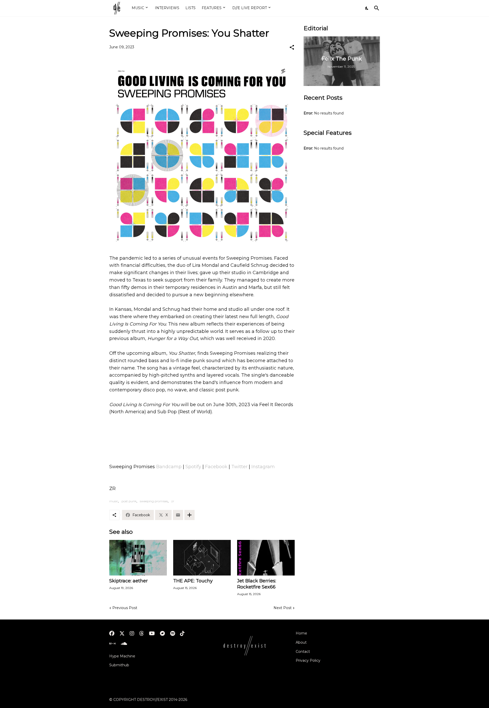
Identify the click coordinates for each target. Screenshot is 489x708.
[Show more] (189, 515)
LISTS (190, 8)
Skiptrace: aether (128, 581)
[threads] (141, 633)
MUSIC (138, 8)
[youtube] (152, 633)
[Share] (292, 47)
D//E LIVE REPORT (249, 8)
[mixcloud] (112, 643)
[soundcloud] (124, 643)
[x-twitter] (122, 633)
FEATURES (212, 8)
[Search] (375, 8)
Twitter (239, 466)
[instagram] (132, 633)
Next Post (283, 608)
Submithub (119, 665)
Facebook (216, 466)
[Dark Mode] (367, 8)
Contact (303, 651)
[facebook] (111, 633)
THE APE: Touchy (193, 581)
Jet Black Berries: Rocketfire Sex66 (256, 584)
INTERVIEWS (167, 8)
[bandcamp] (162, 633)
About (301, 642)
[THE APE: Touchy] (202, 558)
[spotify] (172, 633)
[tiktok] (182, 633)
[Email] (178, 515)
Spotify (193, 466)
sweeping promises (154, 501)
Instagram (263, 466)
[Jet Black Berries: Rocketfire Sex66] (266, 558)
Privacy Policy (308, 660)
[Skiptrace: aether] (138, 558)
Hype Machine (122, 656)
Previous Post (124, 608)
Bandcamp (169, 466)
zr (172, 501)
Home (301, 633)
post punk (129, 501)
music (113, 501)
